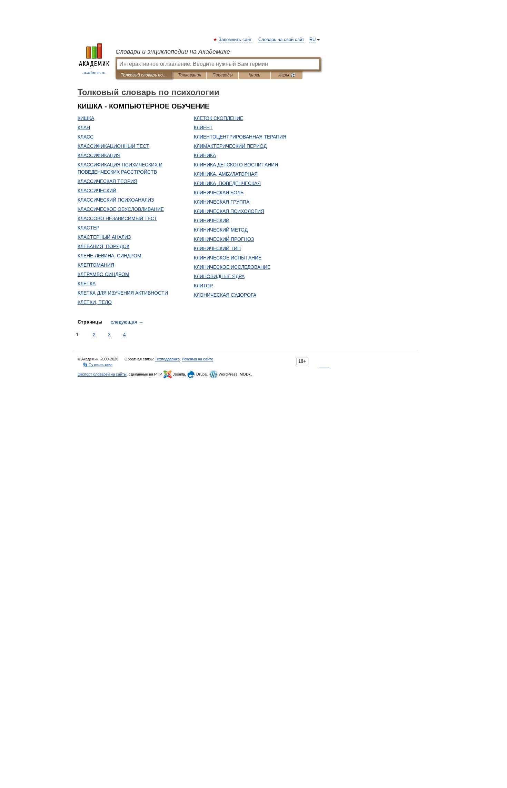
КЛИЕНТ (203, 127)
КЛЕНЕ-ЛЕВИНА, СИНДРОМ (109, 255)
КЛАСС (85, 137)
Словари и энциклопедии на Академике (173, 51)
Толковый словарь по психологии (144, 75)
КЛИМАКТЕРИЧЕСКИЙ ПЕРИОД (230, 146)
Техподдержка (167, 359)
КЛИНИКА (205, 155)
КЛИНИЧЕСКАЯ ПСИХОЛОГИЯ (229, 211)
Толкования (189, 75)
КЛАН (84, 127)
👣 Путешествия (97, 364)
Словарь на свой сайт (281, 39)
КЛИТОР (203, 285)
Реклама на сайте (197, 359)
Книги (254, 75)
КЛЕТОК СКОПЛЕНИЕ (218, 118)
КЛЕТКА (87, 283)
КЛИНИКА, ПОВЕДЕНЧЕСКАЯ (227, 183)
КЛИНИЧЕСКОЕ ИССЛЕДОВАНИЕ (232, 267)
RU (312, 39)
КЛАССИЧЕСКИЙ (97, 190)
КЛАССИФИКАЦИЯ (99, 155)
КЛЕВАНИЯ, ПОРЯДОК (103, 246)
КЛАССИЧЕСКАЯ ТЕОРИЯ (107, 181)
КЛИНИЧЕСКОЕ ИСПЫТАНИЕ (227, 257)
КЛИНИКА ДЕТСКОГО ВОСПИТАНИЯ (236, 164)
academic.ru (94, 72)
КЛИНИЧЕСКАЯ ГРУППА (221, 202)
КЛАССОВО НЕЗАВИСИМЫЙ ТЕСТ (117, 218)
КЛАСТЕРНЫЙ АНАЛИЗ (104, 237)
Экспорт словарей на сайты (102, 374)
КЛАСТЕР (88, 228)
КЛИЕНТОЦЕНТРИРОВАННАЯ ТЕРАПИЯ (240, 137)
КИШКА (86, 118)
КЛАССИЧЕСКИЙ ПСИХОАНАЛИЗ (116, 200)
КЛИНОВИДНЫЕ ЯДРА (219, 276)
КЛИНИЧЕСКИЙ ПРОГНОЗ (224, 239)
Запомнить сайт (235, 39)
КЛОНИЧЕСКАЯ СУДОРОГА (225, 295)
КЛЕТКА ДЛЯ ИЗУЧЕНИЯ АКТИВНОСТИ (123, 293)
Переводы (222, 75)
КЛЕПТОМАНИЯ (96, 265)
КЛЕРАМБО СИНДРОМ (103, 274)
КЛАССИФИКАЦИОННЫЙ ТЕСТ (113, 146)
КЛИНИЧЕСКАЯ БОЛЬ (218, 192)
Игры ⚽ (286, 75)
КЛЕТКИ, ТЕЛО (95, 302)
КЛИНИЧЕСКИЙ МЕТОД (221, 230)
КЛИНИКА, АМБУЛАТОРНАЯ (226, 174)
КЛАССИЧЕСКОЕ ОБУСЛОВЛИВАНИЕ (121, 209)
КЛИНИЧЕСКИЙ (211, 220)
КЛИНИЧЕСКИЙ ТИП (217, 248)
